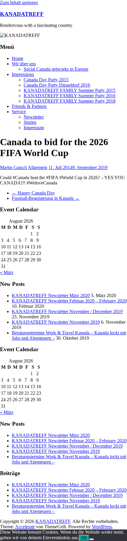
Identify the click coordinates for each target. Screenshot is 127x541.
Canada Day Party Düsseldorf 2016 (57, 85)
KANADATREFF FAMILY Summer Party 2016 (69, 95)
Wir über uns (24, 63)
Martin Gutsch (13, 167)
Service (19, 111)
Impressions (23, 74)
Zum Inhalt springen (19, 2)
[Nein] (91, 539)
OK (84, 538)
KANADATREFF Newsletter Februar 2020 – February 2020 (69, 300)
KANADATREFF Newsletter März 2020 (51, 295)
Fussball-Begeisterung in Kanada (45, 198)
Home (17, 58)
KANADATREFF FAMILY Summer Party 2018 (69, 100)
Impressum (34, 127)
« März (6, 272)
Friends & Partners (29, 106)
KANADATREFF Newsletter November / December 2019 (67, 311)
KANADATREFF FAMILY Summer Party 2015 (69, 90)
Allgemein (37, 167)
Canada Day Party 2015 (46, 79)
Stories (30, 122)
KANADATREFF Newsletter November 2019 (56, 322)
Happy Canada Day (33, 192)
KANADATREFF (22, 14)
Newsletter (34, 116)
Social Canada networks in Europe (56, 69)
